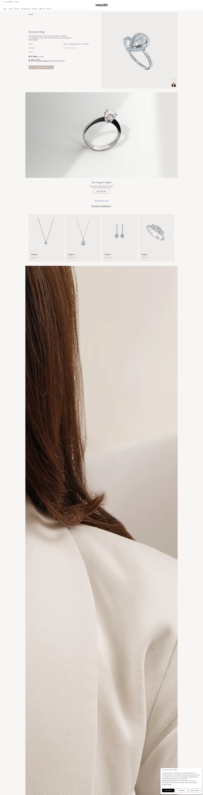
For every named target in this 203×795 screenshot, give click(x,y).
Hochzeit (35, 8)
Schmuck (16, 8)
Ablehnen (181, 790)
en (4, 1)
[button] (174, 237)
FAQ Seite (45, 61)
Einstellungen (194, 790)
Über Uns (42, 8)
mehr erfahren (101, 191)
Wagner (34, 254)
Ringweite (32, 48)
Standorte (9, 1)
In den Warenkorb (41, 67)
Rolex (5, 8)
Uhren (10, 8)
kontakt (48, 8)
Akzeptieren (168, 790)
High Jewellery (25, 8)
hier (170, 784)
